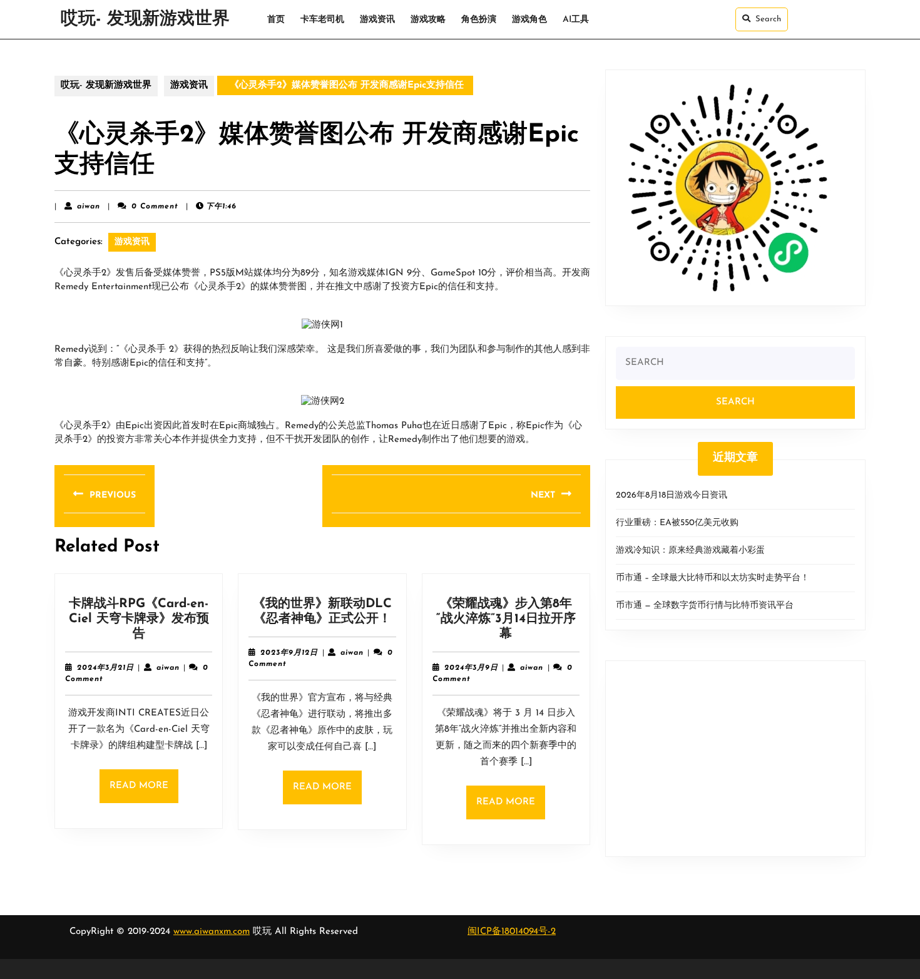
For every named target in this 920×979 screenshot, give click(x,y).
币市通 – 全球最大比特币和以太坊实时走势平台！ (712, 578)
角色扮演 (478, 19)
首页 (276, 19)
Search (768, 19)
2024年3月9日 (471, 668)
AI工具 (576, 19)
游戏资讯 (377, 19)
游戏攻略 (428, 19)
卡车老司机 (322, 19)
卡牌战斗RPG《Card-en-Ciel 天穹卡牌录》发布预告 (139, 619)
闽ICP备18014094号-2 (512, 931)
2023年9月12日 (289, 653)
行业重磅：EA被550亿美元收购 (677, 523)
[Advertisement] (735, 758)
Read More (144, 792)
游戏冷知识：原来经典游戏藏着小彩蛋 (690, 550)
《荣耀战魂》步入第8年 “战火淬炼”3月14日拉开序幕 (506, 619)
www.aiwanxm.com (211, 931)
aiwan (88, 206)
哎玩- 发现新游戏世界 (145, 19)
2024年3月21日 (105, 668)
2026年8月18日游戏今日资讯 (671, 495)
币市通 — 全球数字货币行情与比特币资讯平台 (705, 605)
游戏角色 (529, 19)
